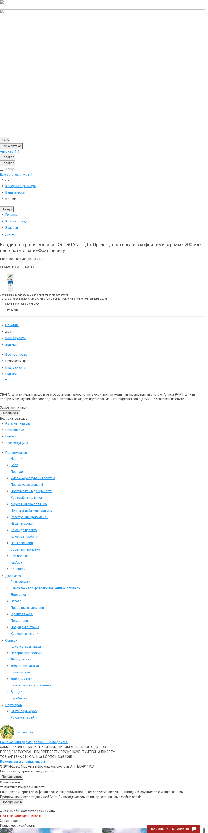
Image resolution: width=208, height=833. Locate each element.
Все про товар (16, 354)
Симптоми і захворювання (31, 685)
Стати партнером (24, 711)
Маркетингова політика (29, 504)
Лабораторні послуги (26, 653)
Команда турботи (24, 536)
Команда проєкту (24, 530)
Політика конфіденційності (31, 491)
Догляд (10, 234)
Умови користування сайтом (33, 478)
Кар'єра (16, 562)
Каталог (8, 157)
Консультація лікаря (20, 186)
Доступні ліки (21, 659)
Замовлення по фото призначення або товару (45, 588)
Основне (12, 325)
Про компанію (16, 453)
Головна (11, 215)
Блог (14, 465)
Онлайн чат (10, 413)
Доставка (18, 595)
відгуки (11, 344)
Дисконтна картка (25, 666)
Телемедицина (16, 443)
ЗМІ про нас (20, 556)
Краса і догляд (16, 221)
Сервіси (11, 640)
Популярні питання (25, 627)
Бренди (16, 692)
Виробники (19, 698)
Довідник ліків (22, 679)
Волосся (11, 228)
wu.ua (49, 771)
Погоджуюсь (12, 777)
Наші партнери (22, 543)
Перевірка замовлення (28, 608)
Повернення (20, 621)
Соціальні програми (25, 549)
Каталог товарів (17, 423)
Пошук (7, 209)
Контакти (18, 569)
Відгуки (11, 376)
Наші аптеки (14, 430)
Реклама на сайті (24, 717)
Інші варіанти (15, 338)
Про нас (17, 472)
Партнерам (13, 705)
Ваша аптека (20, 672)
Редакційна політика (26, 498)
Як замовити (20, 582)
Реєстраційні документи (29, 517)
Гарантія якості (22, 614)
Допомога (13, 576)
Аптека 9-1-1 (10, 151)
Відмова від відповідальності (22, 761)
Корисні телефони (24, 634)
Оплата (16, 601)
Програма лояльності (27, 485)
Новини (16, 459)
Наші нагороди (22, 523)
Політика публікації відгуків (32, 510)
